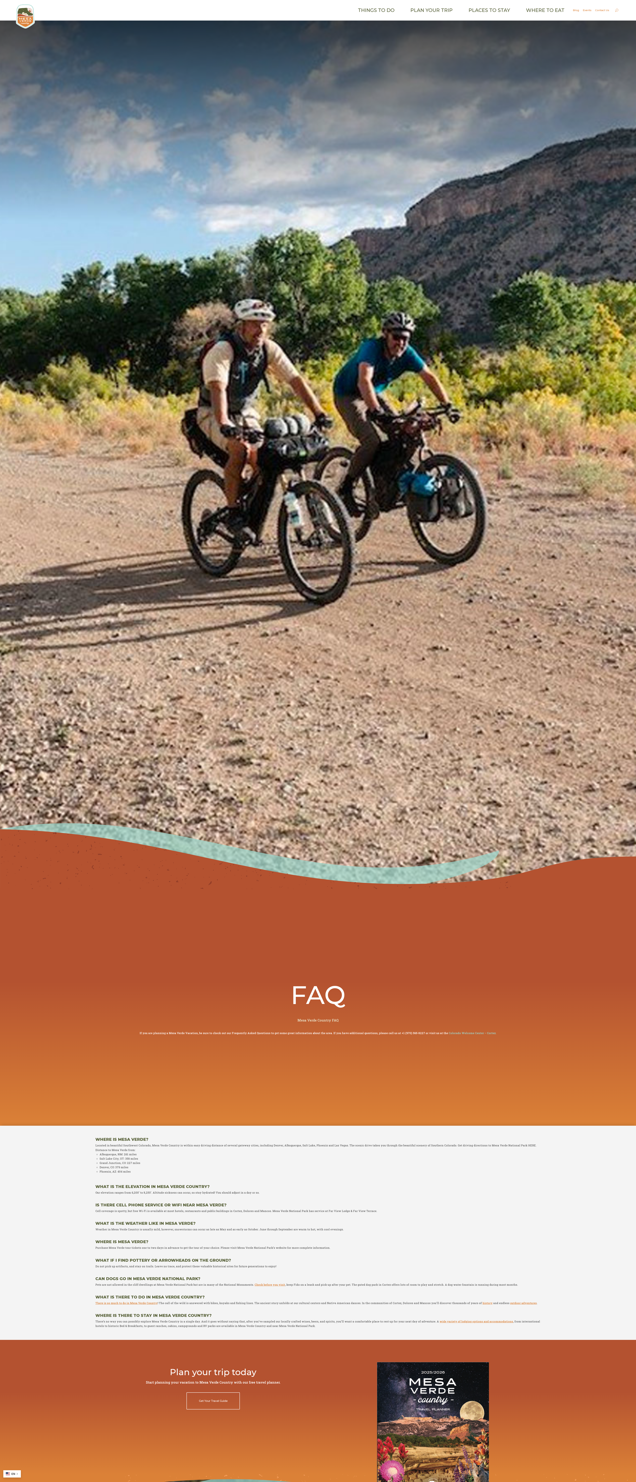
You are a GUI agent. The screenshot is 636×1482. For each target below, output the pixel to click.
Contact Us (602, 10)
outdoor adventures (523, 1303)
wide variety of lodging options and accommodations (476, 1321)
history (487, 1303)
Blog (576, 10)
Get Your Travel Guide (213, 1400)
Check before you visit (270, 1284)
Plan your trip (431, 10)
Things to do (376, 10)
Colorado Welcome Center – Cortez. (472, 1033)
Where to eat (545, 10)
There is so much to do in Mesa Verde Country (126, 1303)
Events (587, 10)
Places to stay (489, 10)
